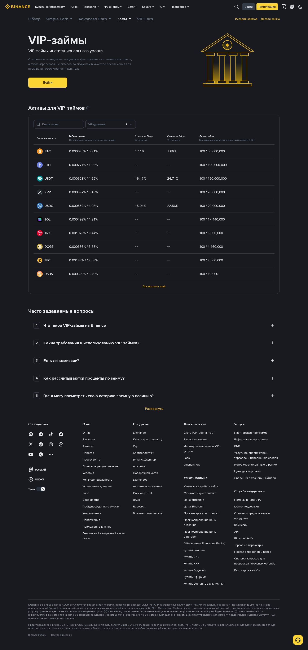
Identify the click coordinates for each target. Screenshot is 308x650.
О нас (86, 433)
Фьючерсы (111, 7)
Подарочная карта (145, 473)
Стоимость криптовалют (200, 493)
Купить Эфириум (195, 577)
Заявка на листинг (196, 439)
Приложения (91, 520)
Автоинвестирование (147, 486)
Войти (249, 7)
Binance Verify (243, 538)
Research (139, 506)
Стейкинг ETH (142, 493)
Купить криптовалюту (50, 7)
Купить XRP (191, 563)
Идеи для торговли (247, 471)
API (236, 531)
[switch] (40, 489)
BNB (237, 446)
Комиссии (240, 525)
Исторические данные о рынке (255, 464)
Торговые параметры (248, 545)
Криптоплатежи (143, 453)
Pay (135, 446)
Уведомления (92, 513)
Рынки (74, 7)
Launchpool (140, 479)
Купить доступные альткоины (203, 583)
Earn (131, 7)
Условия (88, 473)
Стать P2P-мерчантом (198, 433)
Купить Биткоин (194, 550)
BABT (136, 500)
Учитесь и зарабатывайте (201, 486)
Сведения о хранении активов (255, 478)
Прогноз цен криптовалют (202, 513)
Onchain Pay (192, 464)
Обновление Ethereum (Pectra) (204, 543)
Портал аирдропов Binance (252, 552)
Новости (88, 453)
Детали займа (270, 19)
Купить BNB (191, 557)
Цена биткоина (194, 500)
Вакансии (89, 439)
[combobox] (110, 124)
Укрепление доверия (97, 486)
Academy (139, 466)
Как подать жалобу (247, 570)
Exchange (139, 433)
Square (146, 7)
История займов (246, 19)
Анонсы (88, 446)
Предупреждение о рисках (101, 506)
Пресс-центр (91, 459)
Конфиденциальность (97, 479)
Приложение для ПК (97, 526)
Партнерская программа (250, 433)
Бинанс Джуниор (144, 459)
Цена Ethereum (194, 506)
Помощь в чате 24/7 (247, 500)
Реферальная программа (251, 439)
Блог (86, 493)
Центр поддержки (246, 506)
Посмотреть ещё (154, 286)
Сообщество (91, 500)
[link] (34, 19)
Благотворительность (147, 513)
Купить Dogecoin (195, 570)
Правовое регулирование (100, 466)
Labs (187, 458)
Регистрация (267, 7)
